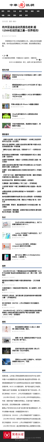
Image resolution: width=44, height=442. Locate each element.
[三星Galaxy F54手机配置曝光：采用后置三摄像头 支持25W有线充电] (6, 257)
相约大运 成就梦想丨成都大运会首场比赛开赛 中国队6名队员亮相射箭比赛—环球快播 (21, 145)
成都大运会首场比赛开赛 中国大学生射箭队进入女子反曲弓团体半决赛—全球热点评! (21, 166)
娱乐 (20, 11)
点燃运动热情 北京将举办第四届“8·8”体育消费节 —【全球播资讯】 (21, 192)
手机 (9, 15)
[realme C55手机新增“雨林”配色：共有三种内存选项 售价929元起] (6, 235)
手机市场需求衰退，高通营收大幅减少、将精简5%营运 (26, 125)
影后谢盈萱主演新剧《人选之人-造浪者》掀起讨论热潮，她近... (26, 328)
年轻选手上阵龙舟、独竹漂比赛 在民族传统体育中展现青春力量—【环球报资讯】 (21, 296)
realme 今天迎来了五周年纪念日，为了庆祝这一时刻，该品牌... (27, 234)
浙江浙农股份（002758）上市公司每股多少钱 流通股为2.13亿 (20, 304)
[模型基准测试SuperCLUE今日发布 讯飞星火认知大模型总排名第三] (6, 86)
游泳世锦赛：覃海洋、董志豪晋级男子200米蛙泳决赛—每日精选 (21, 206)
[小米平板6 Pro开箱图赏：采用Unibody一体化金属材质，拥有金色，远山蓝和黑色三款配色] (6, 224)
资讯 (8, 11)
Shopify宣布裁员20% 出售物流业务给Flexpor (25, 115)
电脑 (3, 15)
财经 (32, 11)
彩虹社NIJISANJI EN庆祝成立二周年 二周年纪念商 (27, 76)
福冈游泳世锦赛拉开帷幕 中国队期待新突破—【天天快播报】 (21, 281)
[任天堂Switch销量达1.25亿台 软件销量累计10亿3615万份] (6, 96)
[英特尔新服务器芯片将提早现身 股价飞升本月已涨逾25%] (6, 362)
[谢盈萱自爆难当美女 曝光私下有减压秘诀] (6, 329)
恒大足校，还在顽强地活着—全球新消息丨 (16, 404)
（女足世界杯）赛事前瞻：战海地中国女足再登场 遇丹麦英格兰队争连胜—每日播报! (21, 211)
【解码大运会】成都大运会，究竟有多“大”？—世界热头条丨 (21, 150)
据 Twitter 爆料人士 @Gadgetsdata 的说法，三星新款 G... (26, 256)
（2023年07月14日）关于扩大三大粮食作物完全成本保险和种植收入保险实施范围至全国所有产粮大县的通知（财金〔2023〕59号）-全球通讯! (22, 312)
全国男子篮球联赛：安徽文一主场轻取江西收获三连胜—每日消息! (21, 161)
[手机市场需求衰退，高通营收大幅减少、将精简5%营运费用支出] (6, 125)
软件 (26, 15)
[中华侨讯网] (22, 7)
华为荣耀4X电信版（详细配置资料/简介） (16, 412)
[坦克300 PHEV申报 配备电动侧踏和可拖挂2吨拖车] (6, 340)
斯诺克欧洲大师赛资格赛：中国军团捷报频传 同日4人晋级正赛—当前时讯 (21, 156)
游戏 (20, 15)
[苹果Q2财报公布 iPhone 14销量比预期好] (6, 106)
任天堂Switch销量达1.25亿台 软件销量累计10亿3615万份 (27, 95)
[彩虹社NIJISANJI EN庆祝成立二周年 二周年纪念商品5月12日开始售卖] (6, 76)
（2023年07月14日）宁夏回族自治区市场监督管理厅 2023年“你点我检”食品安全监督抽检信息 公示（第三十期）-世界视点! (22, 273)
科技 (26, 11)
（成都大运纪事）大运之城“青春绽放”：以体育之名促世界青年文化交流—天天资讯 (21, 140)
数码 (14, 15)
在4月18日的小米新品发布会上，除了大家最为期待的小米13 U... (27, 223)
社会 (14, 11)
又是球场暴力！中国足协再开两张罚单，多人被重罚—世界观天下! (21, 289)
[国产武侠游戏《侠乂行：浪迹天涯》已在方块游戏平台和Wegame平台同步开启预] (6, 351)
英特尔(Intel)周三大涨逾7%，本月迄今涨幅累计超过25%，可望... (26, 360)
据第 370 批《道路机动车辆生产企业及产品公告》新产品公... (26, 339)
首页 (3, 11)
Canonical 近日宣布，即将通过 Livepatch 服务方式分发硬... (24, 245)
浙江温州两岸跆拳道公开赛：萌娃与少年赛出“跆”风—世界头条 (21, 201)
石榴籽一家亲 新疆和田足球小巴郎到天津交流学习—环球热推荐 (21, 171)
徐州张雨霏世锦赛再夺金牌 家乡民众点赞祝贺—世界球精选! (22, 197)
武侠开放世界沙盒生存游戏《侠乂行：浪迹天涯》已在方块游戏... (26, 350)
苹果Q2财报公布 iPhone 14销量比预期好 (25, 104)
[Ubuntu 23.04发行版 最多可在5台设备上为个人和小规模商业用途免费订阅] (6, 246)
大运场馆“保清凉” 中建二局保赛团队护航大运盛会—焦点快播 (21, 187)
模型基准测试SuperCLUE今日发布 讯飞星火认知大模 (27, 86)
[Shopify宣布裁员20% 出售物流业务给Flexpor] (6, 116)
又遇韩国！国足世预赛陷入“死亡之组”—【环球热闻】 (20, 183)
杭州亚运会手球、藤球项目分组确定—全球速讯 (18, 180)
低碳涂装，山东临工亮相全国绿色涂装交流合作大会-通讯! (21, 376)
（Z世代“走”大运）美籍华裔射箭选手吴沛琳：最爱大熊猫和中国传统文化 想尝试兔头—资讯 (22, 176)
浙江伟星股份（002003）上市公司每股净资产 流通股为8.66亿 (23, 422)
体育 (38, 11)
